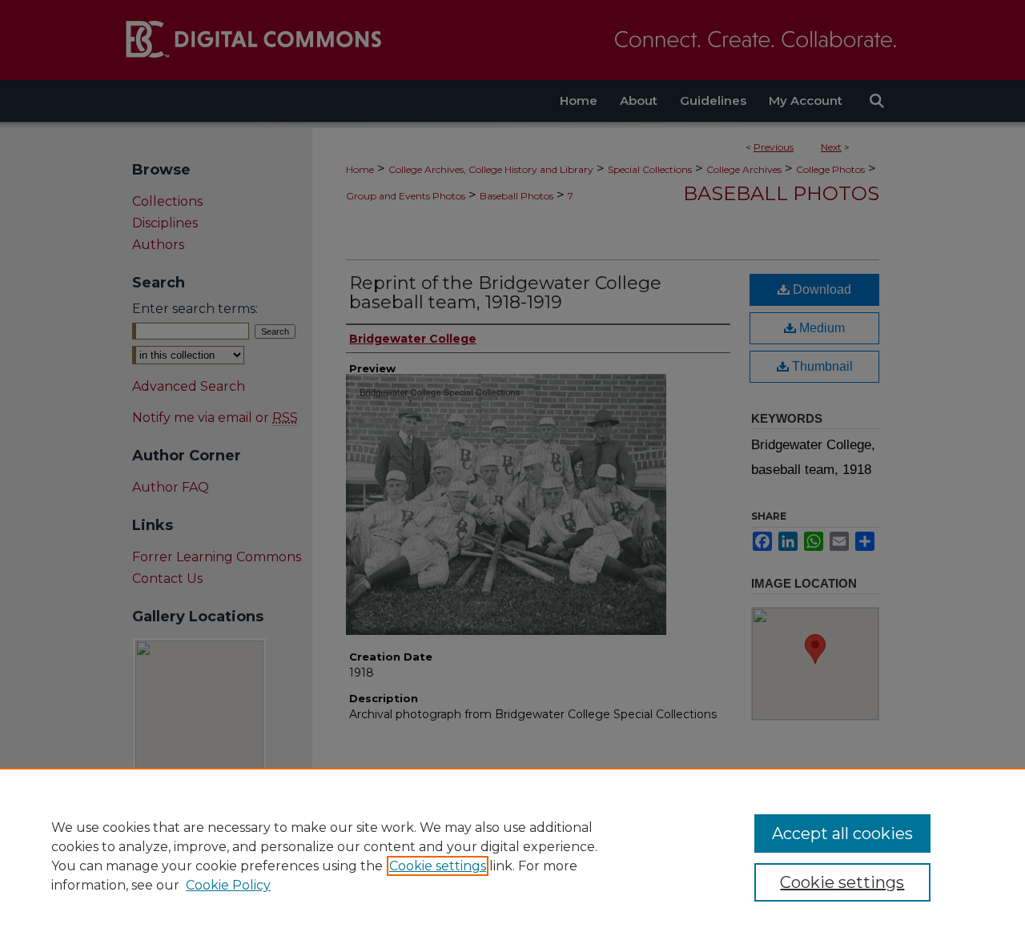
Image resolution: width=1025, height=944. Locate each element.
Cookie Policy (228, 885)
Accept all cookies (842, 833)
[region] (512, 856)
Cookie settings (437, 866)
